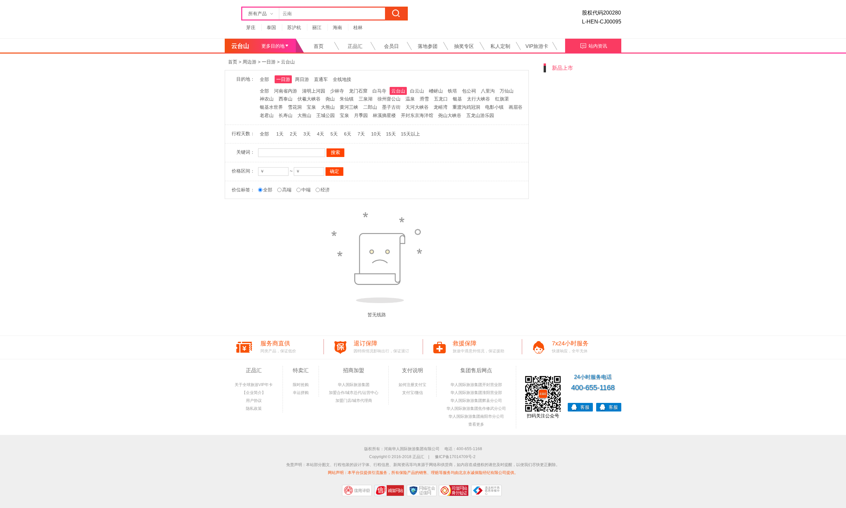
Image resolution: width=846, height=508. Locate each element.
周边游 (249, 61)
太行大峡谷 (478, 98)
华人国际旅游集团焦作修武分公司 (476, 408)
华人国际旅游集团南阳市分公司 (476, 416)
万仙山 (507, 91)
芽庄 (250, 27)
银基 (457, 98)
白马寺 (379, 91)
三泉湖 (365, 98)
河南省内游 (285, 91)
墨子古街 (391, 107)
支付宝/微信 (412, 392)
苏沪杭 (294, 27)
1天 (280, 134)
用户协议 (254, 400)
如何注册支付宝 (412, 384)
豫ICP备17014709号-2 (455, 456)
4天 (320, 134)
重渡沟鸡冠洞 (466, 107)
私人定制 (500, 46)
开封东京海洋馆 (417, 115)
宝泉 (311, 107)
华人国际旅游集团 (353, 384)
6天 (347, 134)
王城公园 (325, 115)
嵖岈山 (436, 91)
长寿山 (285, 115)
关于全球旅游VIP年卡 (254, 384)
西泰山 (285, 98)
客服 (585, 407)
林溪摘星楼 (384, 115)
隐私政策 (254, 408)
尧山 (330, 98)
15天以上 (410, 134)
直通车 (321, 79)
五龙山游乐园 (480, 115)
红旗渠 (502, 98)
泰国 (271, 27)
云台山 (288, 61)
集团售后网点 (476, 370)
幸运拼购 (301, 392)
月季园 (361, 115)
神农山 (267, 98)
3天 (307, 134)
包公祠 (469, 91)
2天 (293, 134)
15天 (391, 134)
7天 (361, 134)
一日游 (269, 61)
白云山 (417, 91)
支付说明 (412, 370)
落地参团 (428, 46)
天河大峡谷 (417, 107)
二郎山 (370, 107)
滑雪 (424, 98)
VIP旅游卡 (536, 46)
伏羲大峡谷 (309, 98)
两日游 (302, 79)
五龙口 (441, 98)
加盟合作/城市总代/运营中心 (353, 392)
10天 (376, 134)
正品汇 (355, 46)
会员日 (391, 46)
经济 (325, 189)
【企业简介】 (254, 392)
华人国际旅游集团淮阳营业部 (476, 392)
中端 (306, 189)
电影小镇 (494, 107)
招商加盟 (353, 370)
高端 (286, 189)
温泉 (410, 98)
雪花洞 (295, 107)
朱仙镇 (347, 98)
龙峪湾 (440, 107)
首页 (319, 46)
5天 (334, 134)
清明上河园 (313, 91)
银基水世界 (271, 107)
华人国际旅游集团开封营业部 (476, 384)
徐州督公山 (389, 98)
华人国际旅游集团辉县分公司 (476, 400)
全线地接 (342, 79)
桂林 (358, 27)
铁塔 (452, 91)
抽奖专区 (464, 46)
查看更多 (476, 424)
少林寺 (337, 91)
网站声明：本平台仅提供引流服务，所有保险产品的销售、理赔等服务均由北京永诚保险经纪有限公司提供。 (423, 472)
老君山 (267, 115)
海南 (337, 27)
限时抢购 (301, 384)
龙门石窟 (358, 91)
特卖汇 (301, 370)
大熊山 (328, 107)
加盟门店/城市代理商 (353, 400)
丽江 (317, 27)
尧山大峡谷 (449, 115)
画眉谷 (515, 107)
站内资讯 (598, 46)
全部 (264, 79)
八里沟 (488, 91)
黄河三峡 (349, 107)
